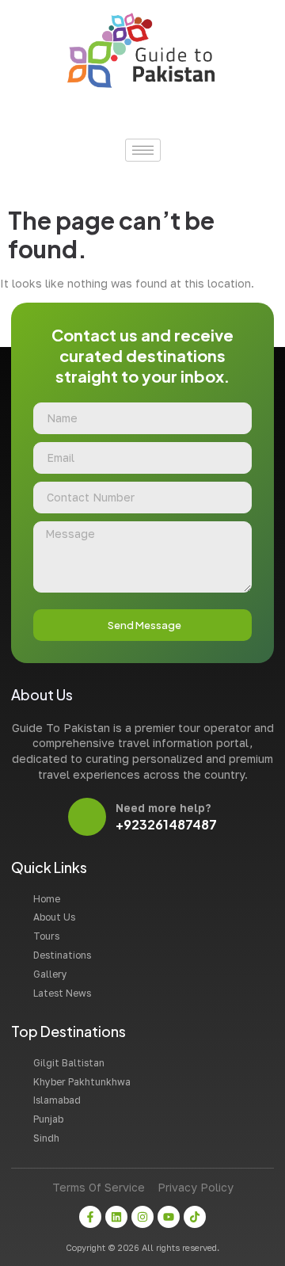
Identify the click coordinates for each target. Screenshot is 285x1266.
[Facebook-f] (90, 1217)
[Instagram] (142, 1217)
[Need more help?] (87, 817)
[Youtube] (169, 1217)
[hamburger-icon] (143, 150)
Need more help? (163, 807)
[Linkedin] (116, 1217)
